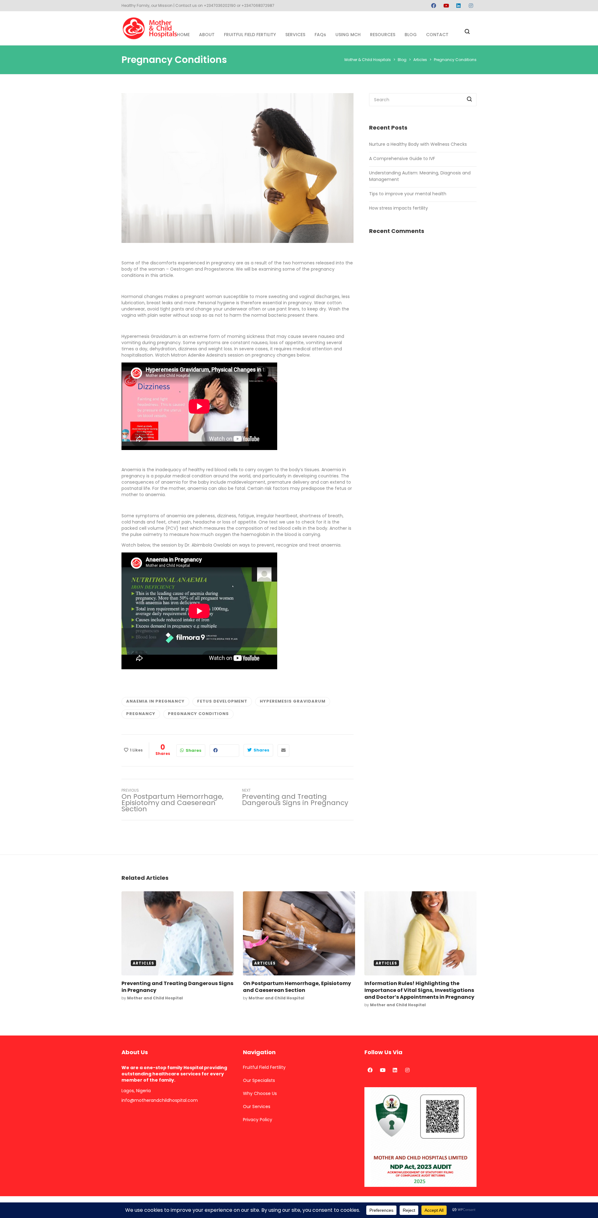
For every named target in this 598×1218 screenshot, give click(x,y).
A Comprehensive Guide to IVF (402, 158)
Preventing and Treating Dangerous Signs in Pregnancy (177, 987)
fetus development (222, 701)
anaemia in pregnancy (155, 701)
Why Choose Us (260, 1093)
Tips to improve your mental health (407, 194)
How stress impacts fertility (398, 208)
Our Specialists (259, 1080)
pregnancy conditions (198, 714)
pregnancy (140, 714)
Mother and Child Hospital (155, 998)
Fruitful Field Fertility (264, 1067)
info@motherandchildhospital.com (159, 1100)
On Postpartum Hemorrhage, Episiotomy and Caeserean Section (297, 987)
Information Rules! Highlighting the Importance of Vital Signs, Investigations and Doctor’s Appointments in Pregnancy (419, 990)
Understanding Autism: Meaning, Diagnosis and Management (420, 176)
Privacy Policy (257, 1119)
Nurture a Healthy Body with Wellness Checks (418, 144)
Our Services (256, 1106)
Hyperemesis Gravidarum (292, 701)
